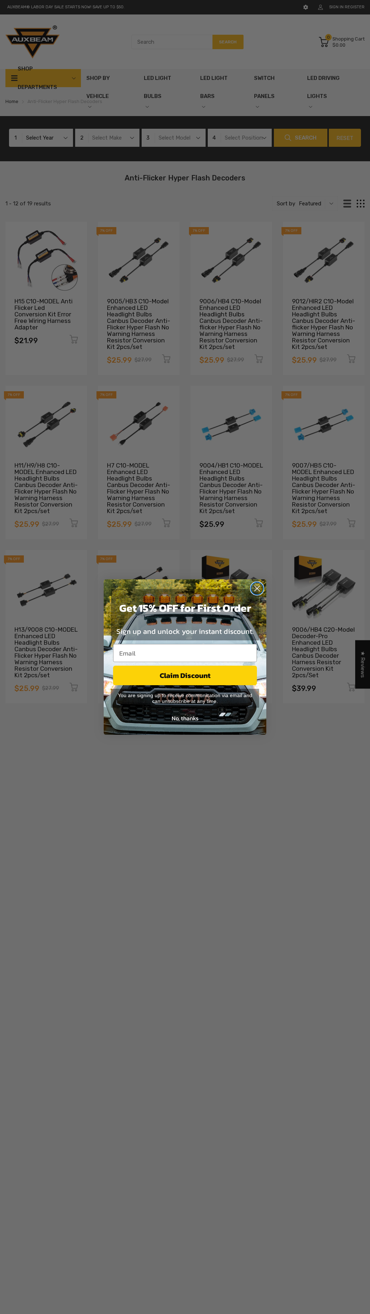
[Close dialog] (257, 588)
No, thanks (185, 718)
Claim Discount (185, 675)
